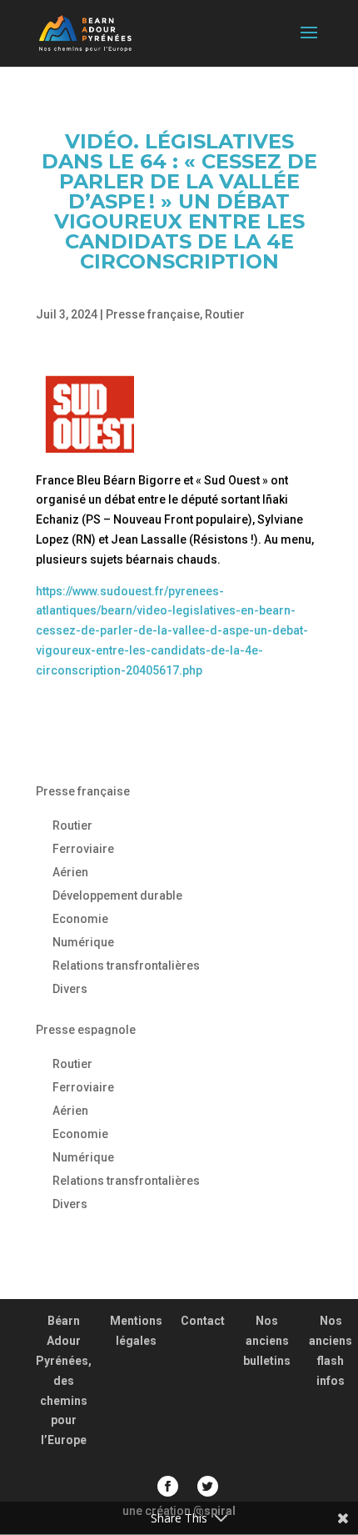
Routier (225, 314)
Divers (69, 989)
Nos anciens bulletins (267, 1340)
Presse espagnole (86, 1030)
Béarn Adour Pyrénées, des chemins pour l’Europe (64, 1380)
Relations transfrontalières (126, 965)
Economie (80, 919)
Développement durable (117, 895)
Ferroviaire (83, 848)
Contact (203, 1320)
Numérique (83, 942)
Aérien (70, 872)
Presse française (153, 314)
